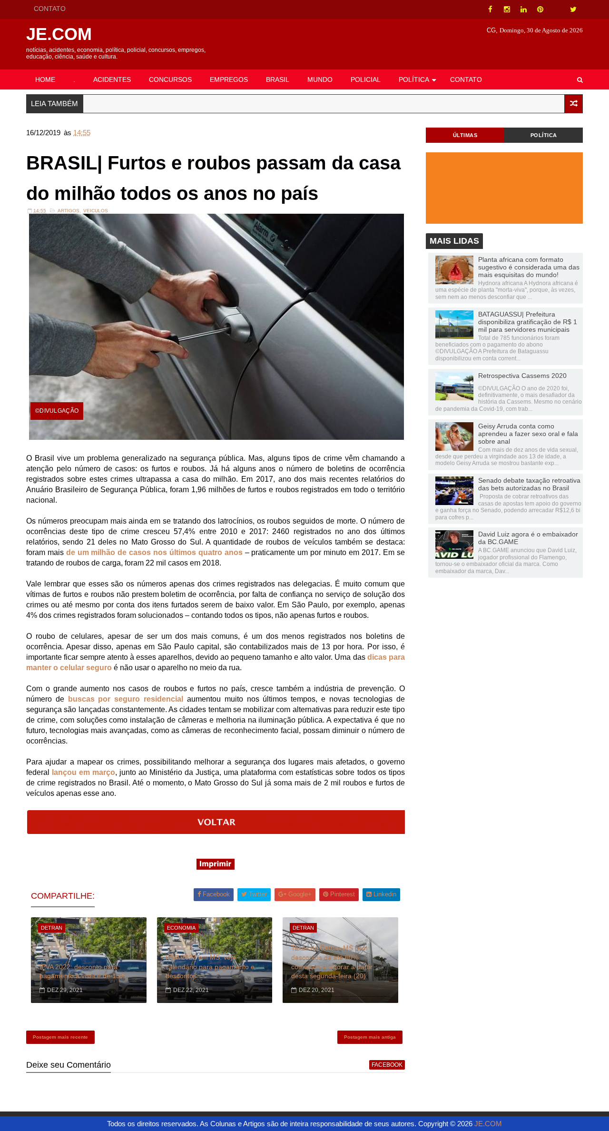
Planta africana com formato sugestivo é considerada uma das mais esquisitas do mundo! (529, 267)
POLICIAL (366, 79)
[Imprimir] (216, 867)
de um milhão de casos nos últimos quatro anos (154, 552)
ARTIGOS (68, 210)
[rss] (557, 9)
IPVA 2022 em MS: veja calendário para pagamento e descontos (210, 966)
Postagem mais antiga (370, 1037)
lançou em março (83, 772)
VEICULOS (95, 210)
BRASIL (277, 79)
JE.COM (59, 34)
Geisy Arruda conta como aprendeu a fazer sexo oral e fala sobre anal (528, 433)
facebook (387, 1065)
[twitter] (573, 9)
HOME (45, 79)
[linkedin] (523, 9)
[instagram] (507, 9)
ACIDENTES (112, 79)
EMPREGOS (229, 79)
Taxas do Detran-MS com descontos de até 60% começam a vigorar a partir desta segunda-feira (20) (332, 962)
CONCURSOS (170, 79)
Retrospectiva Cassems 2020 (522, 375)
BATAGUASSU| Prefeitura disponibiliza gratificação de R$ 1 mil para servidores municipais (527, 321)
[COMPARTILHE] (216, 831)
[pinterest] (540, 9)
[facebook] (490, 9)
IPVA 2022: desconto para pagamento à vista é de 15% (82, 971)
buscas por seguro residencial (125, 699)
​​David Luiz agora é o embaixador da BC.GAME (528, 538)
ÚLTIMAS (465, 135)
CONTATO (50, 8)
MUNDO (320, 79)
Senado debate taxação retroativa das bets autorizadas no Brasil (529, 484)
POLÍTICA (414, 79)
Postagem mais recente (60, 1037)
